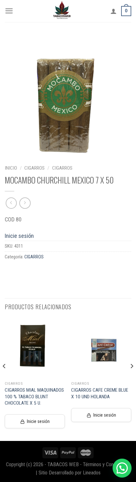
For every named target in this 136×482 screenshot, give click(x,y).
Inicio (11, 168)
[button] (122, 468)
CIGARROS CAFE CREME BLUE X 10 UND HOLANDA (99, 393)
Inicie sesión (19, 235)
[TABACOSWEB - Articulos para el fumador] (62, 11)
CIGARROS (34, 168)
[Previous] (4, 378)
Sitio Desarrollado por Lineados (70, 473)
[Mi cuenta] (113, 11)
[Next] (131, 378)
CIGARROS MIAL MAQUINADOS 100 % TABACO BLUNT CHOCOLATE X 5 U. (34, 396)
